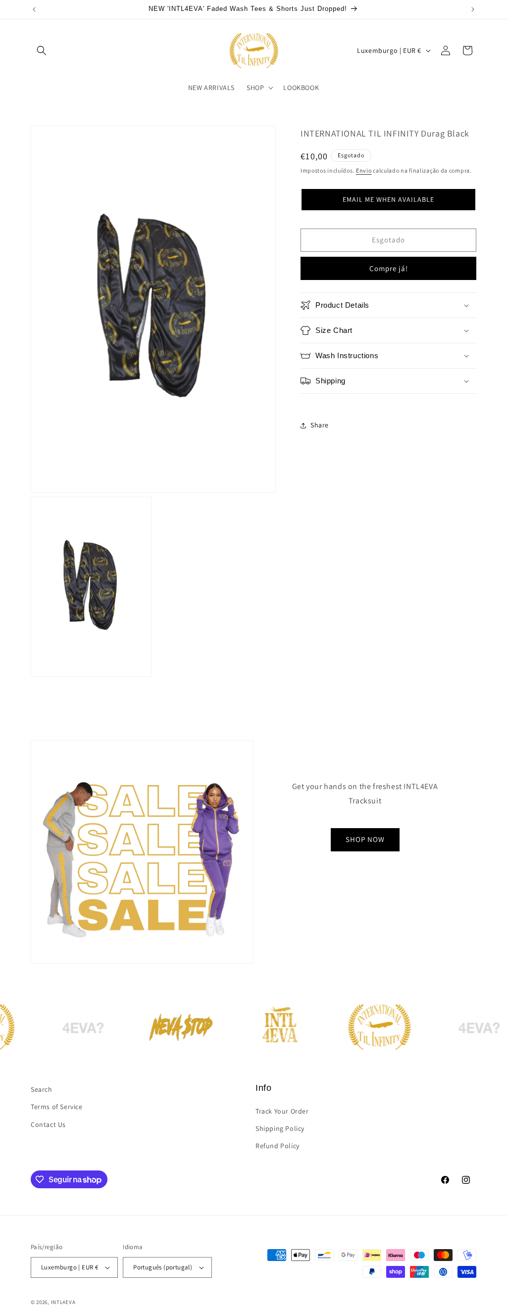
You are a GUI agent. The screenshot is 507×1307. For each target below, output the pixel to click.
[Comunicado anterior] (34, 9)
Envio (364, 170)
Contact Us (48, 1124)
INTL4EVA (63, 1302)
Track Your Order (282, 1111)
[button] (41, 50)
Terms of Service (57, 1106)
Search (41, 1089)
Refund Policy (277, 1145)
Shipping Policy (279, 1128)
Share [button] (319, 424)
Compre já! (388, 268)
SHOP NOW (365, 839)
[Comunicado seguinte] (473, 9)
